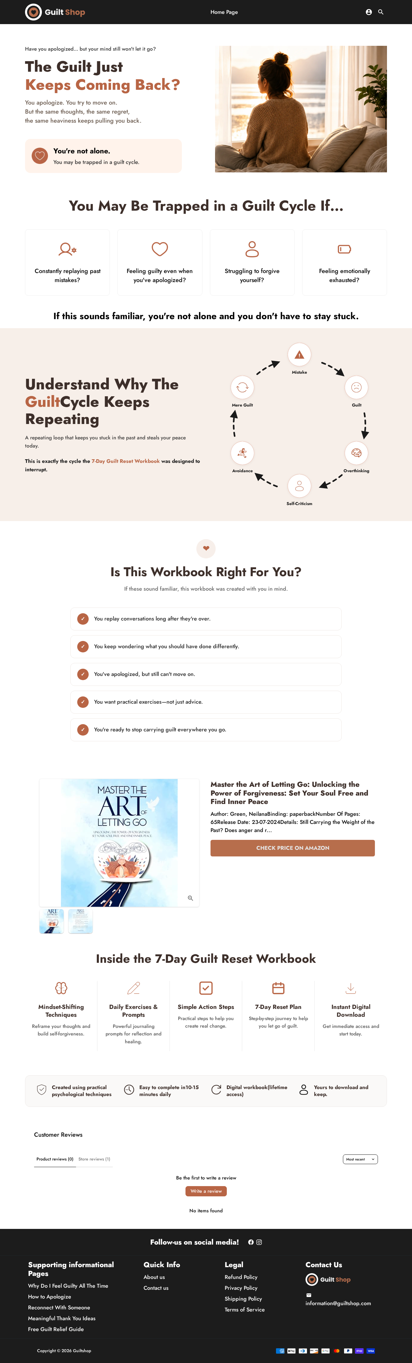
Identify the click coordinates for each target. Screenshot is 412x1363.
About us (154, 1277)
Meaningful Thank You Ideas (62, 1318)
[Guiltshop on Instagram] (259, 1242)
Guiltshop (82, 1351)
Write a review (206, 1191)
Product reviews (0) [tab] (55, 1159)
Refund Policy (241, 1277)
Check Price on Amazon (292, 848)
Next (190, 843)
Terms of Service (245, 1310)
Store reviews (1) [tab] (94, 1159)
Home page (224, 12)
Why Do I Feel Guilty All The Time (68, 1286)
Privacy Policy (241, 1288)
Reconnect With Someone (59, 1307)
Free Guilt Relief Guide (56, 1329)
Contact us (156, 1288)
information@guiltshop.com (338, 1299)
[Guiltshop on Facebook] (251, 1242)
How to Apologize (49, 1297)
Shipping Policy (243, 1299)
